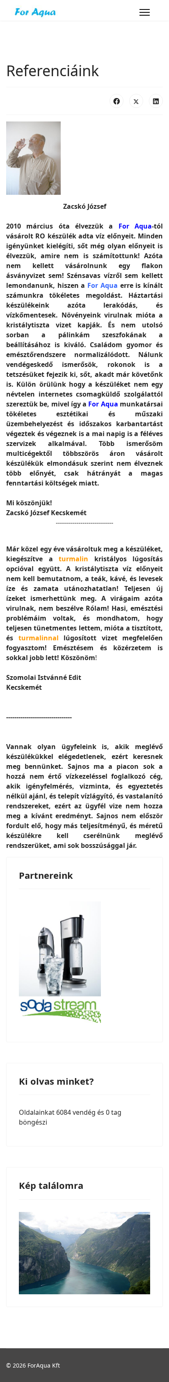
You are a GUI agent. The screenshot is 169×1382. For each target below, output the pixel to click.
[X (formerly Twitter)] (136, 101)
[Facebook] (116, 101)
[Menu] (144, 12)
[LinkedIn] (156, 101)
